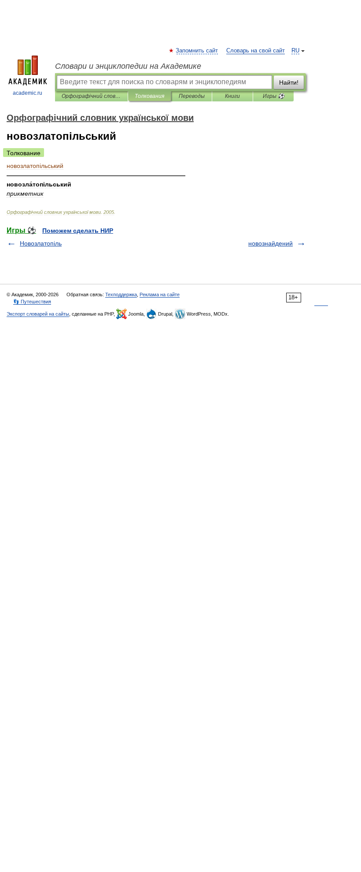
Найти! (288, 82)
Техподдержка (121, 294)
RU (295, 51)
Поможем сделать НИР (77, 230)
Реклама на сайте (160, 294)
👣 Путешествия (32, 301)
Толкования (149, 96)
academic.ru (27, 93)
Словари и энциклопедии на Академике (128, 66)
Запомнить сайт (197, 51)
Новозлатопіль (41, 243)
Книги (232, 96)
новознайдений (270, 243)
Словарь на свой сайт (255, 51)
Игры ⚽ (273, 96)
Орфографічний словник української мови (91, 96)
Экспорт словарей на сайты (38, 314)
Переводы (192, 96)
